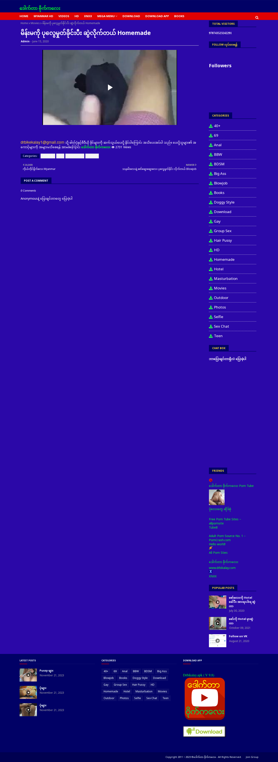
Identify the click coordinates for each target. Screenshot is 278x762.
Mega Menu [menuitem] (106, 16)
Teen (218, 335)
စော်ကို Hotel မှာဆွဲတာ (241, 621)
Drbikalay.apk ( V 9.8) (198, 675)
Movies (35, 23)
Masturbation (226, 278)
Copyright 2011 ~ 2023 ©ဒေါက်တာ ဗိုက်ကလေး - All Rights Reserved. (203, 757)
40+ (217, 125)
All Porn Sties (218, 552)
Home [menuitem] (24, 16)
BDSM (219, 163)
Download (222, 211)
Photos (220, 307)
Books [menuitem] (179, 16)
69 (216, 135)
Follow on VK (238, 636)
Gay (217, 221)
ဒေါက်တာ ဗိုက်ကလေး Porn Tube (231, 486)
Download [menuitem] (131, 16)
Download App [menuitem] (157, 16)
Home (24, 23)
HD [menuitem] (76, 16)
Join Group (252, 757)
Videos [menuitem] (63, 16)
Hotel (218, 268)
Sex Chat (221, 326)
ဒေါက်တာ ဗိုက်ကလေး (40, 8)
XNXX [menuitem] (88, 16)
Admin (25, 41)
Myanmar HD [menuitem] (43, 16)
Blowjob (48, 156)
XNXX (213, 576)
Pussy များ (46, 670)
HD (60, 156)
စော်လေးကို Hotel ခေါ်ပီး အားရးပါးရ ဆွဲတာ (242, 602)
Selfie (218, 316)
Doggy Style (224, 202)
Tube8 (213, 527)
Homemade (75, 156)
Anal (218, 144)
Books (219, 192)
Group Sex (223, 230)
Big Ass (220, 173)
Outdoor (221, 297)
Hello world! (217, 544)
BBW (218, 154)
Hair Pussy (223, 240)
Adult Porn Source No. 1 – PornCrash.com (227, 538)
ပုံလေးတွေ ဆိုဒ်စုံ (220, 509)
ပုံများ (43, 688)
